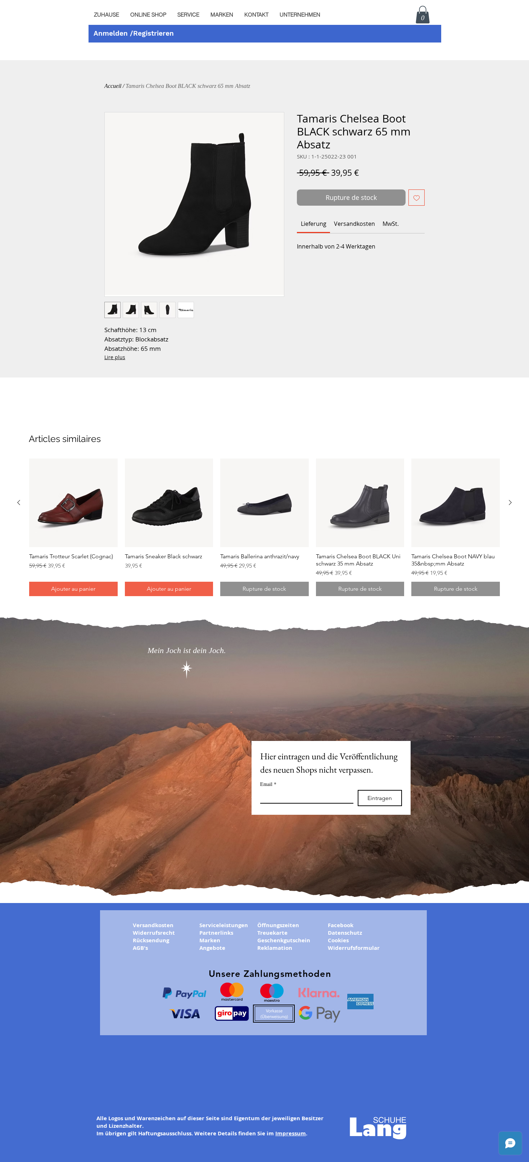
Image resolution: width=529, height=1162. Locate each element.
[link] (313, 224)
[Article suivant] (510, 502)
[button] (188, 15)
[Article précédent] (18, 502)
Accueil (112, 86)
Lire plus (114, 357)
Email (268, 784)
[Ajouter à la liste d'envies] (416, 197)
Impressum (290, 1133)
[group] (264, 527)
